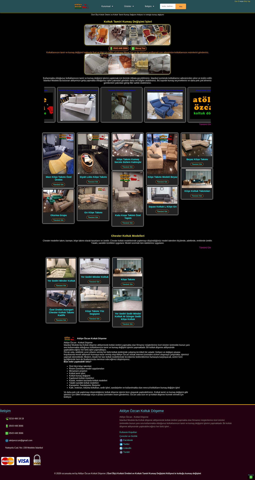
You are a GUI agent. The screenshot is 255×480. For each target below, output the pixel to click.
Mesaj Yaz (140, 48)
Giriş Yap (247, 1)
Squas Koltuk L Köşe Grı (163, 206)
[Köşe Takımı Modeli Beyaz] (162, 173)
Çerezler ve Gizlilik (128, 436)
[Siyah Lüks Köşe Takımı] (93, 173)
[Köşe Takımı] (127, 276)
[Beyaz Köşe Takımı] (197, 156)
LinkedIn (127, 448)
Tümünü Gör (205, 124)
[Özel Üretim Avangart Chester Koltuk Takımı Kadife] (61, 306)
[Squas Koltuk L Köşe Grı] (162, 203)
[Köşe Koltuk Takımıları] (197, 187)
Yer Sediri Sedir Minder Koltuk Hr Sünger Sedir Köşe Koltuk (128, 316)
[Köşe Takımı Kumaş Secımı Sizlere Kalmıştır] (127, 156)
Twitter (126, 444)
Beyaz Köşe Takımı (197, 159)
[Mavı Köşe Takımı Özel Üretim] (58, 173)
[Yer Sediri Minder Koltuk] (61, 277)
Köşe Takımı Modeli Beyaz (162, 177)
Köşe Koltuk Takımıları (197, 191)
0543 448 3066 (120, 48)
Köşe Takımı (128, 279)
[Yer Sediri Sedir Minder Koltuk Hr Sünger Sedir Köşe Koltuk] (127, 310)
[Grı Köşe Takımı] (93, 209)
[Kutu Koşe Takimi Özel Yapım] (127, 212)
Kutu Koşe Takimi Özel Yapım (128, 216)
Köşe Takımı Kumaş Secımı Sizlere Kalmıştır (127, 160)
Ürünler (127, 6)
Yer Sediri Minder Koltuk (61, 280)
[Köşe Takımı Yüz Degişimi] (94, 307)
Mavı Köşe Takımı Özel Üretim (58, 178)
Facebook (128, 440)
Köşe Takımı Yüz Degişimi (94, 312)
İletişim (148, 6)
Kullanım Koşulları (128, 432)
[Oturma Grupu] (58, 212)
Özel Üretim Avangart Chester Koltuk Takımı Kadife (61, 312)
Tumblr (126, 452)
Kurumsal (105, 6)
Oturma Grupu (58, 215)
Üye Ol (237, 1)
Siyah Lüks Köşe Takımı (93, 177)
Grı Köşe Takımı (93, 212)
